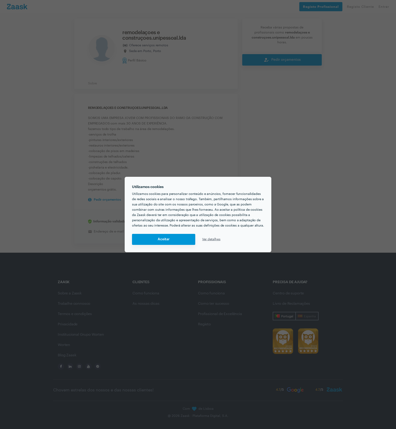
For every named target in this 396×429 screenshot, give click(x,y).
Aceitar (164, 239)
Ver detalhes (211, 239)
